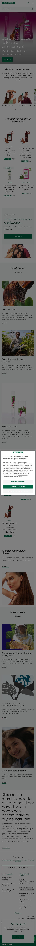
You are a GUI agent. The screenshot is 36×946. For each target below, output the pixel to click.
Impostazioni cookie (18, 481)
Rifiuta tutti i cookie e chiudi (18, 491)
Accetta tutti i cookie (18, 486)
